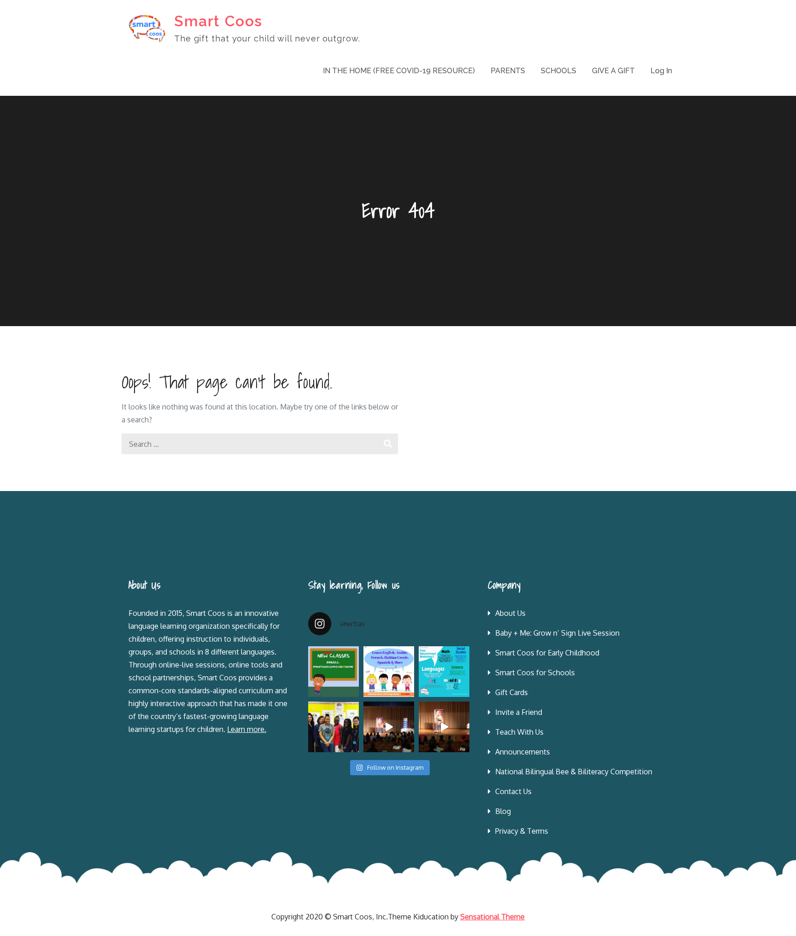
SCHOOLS (558, 70)
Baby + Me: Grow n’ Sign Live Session (557, 633)
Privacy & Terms (521, 831)
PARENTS (508, 70)
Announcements (522, 751)
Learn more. (246, 729)
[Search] (387, 443)
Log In (661, 70)
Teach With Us (519, 732)
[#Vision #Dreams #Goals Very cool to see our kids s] (388, 727)
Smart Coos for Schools (535, 672)
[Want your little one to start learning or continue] (388, 671)
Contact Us (513, 791)
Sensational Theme (492, 916)
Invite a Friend (518, 712)
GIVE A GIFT (613, 70)
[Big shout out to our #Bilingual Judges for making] (333, 727)
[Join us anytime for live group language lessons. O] (333, 671)
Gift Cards (511, 692)
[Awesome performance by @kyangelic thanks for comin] (444, 727)
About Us (510, 613)
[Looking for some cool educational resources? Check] (444, 671)
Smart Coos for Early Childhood (547, 652)
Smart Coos (218, 20)
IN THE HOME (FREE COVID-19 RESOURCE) (399, 70)
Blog (503, 811)
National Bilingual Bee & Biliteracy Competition (573, 771)
